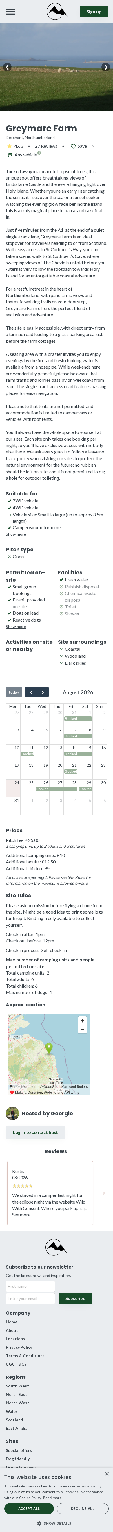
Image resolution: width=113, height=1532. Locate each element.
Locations (15, 1338)
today (14, 692)
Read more (52, 1497)
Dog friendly (18, 1458)
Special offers (19, 1450)
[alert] (56, 1500)
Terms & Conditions (25, 1355)
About (12, 1330)
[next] (43, 692)
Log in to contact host (35, 1132)
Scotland (14, 1419)
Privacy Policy (19, 1347)
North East (16, 1394)
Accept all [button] (29, 1508)
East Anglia (17, 1428)
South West (17, 1385)
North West (17, 1402)
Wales (12, 1411)
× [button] (106, 1474)
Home (11, 1321)
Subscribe (75, 1298)
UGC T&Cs (16, 1364)
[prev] (31, 692)
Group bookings (21, 1467)
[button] (56, 1522)
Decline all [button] (82, 1508)
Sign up (94, 11)
